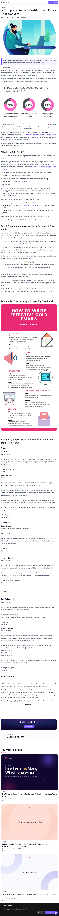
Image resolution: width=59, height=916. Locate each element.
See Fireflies (53, 2)
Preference (40, 912)
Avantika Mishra (15, 736)
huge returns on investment (28, 205)
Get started (28, 726)
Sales (3, 7)
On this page (6, 67)
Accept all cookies (50, 912)
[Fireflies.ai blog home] (5, 2)
